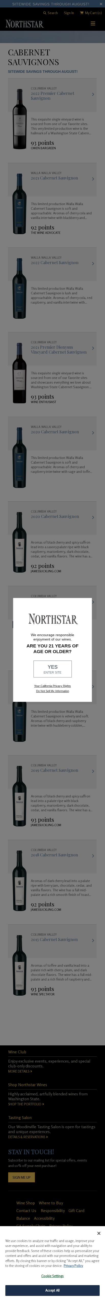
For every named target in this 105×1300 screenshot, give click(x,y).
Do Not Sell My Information (52, 691)
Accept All (52, 1290)
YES (52, 669)
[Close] (98, 1233)
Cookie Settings (52, 1276)
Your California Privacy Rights (52, 686)
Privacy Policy (73, 1266)
